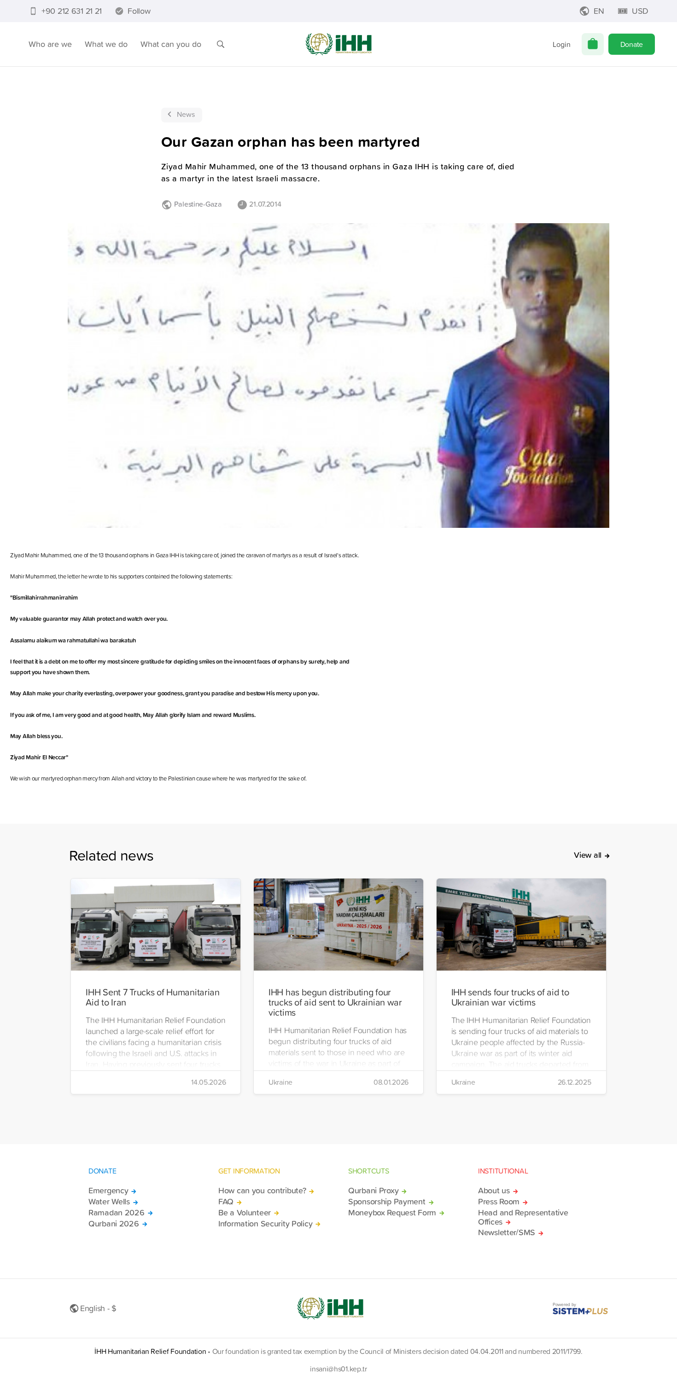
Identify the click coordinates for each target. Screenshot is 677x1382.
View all (587, 855)
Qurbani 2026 (113, 1223)
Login (562, 44)
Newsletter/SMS (506, 1232)
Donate (631, 44)
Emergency (108, 1190)
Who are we (50, 44)
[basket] (593, 44)
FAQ (225, 1201)
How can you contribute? (262, 1190)
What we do (106, 44)
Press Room (498, 1201)
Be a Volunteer (244, 1212)
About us (494, 1190)
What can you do (170, 44)
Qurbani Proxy (373, 1190)
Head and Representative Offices (523, 1217)
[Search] (220, 44)
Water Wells (109, 1201)
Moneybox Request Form (392, 1212)
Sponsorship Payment (387, 1201)
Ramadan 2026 (116, 1212)
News (186, 114)
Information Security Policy (265, 1223)
